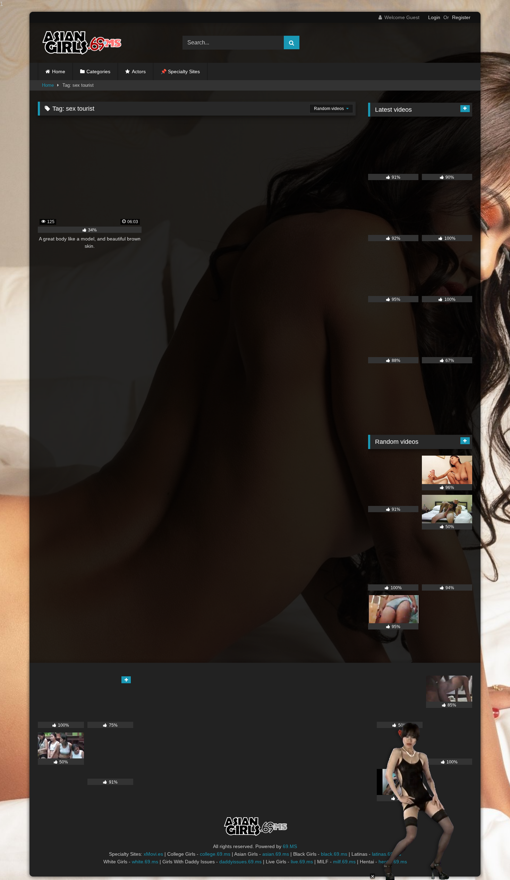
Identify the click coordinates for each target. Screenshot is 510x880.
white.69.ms (145, 861)
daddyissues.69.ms (240, 861)
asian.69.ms (275, 854)
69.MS (290, 846)
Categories (98, 71)
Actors (139, 71)
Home (58, 71)
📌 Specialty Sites (180, 71)
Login (434, 17)
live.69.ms (302, 861)
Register (461, 17)
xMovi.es (153, 854)
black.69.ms (334, 854)
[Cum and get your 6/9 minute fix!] (81, 42)
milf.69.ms (344, 861)
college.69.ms (215, 854)
